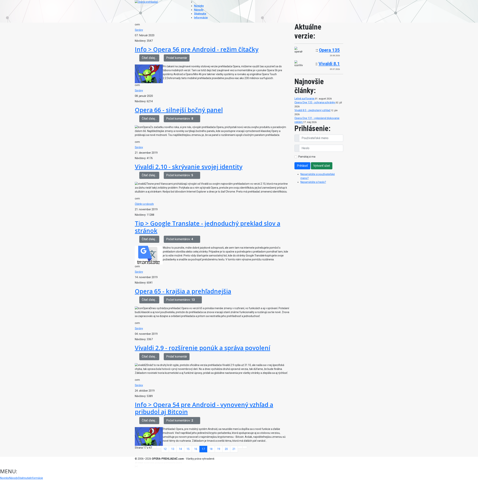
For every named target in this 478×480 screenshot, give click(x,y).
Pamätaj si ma (306, 156)
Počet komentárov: (179, 118)
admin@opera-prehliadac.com (153, 466)
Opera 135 (329, 50)
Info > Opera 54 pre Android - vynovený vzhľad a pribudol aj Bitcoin (204, 408)
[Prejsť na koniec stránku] (244, 447)
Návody (198, 9)
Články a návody (144, 203)
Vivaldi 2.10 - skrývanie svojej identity (188, 167)
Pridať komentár (176, 58)
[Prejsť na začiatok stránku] (154, 447)
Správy (139, 29)
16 (195, 448)
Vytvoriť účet (321, 165)
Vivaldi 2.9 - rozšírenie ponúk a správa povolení (202, 348)
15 (188, 448)
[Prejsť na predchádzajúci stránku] (158, 447)
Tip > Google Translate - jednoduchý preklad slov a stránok (207, 226)
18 (210, 448)
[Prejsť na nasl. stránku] (240, 447)
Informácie (201, 17)
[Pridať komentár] (197, 118)
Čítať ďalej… (149, 58)
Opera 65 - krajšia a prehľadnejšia (183, 291)
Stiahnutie (200, 13)
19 (218, 448)
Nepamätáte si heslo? (313, 182)
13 (172, 448)
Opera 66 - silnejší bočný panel (179, 110)
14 (180, 448)
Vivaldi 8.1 (329, 63)
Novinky (199, 5)
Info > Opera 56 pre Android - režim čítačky (196, 49)
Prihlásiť (302, 165)
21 (233, 448)
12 (165, 448)
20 (226, 448)
